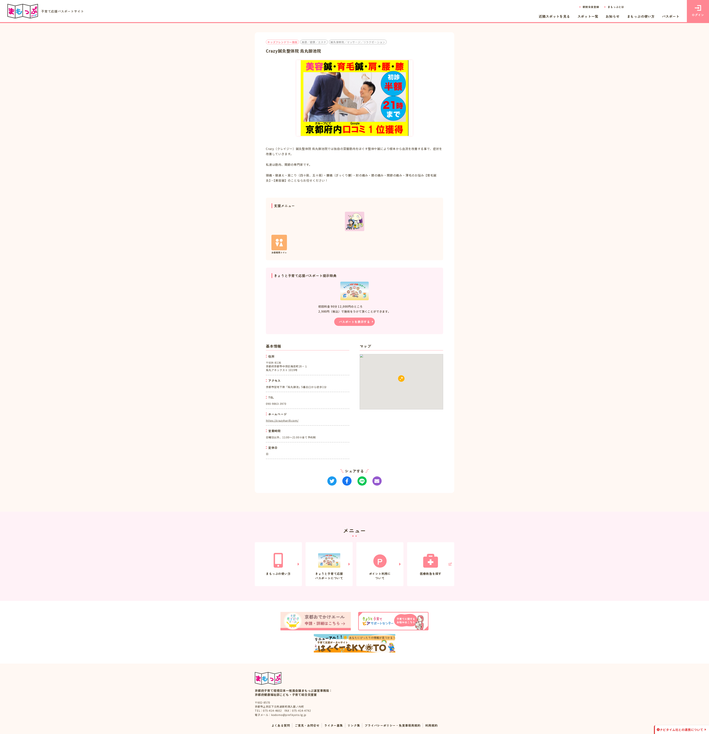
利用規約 (431, 725)
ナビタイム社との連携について (681, 729)
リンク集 (353, 725)
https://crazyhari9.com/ (282, 420)
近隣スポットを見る (554, 16)
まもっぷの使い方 (641, 16)
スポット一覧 (588, 16)
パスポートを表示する (354, 321)
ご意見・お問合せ (307, 725)
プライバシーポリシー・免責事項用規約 (392, 725)
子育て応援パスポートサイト (62, 11)
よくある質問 (280, 725)
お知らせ (612, 16)
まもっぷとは (616, 7)
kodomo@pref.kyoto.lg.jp (288, 715)
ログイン (698, 15)
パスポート (670, 16)
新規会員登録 (591, 7)
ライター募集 (333, 725)
